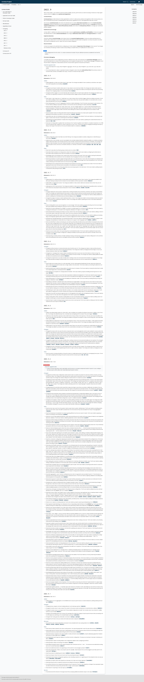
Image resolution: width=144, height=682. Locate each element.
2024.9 (132, 4)
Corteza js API (6, 51)
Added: (45, 80)
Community (132, 1)
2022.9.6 (134, 17)
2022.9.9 (134, 11)
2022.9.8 (134, 13)
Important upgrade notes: (49, 65)
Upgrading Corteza (7, 26)
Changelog (13, 4)
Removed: (46, 621)
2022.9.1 (134, 23)
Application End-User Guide (9, 15)
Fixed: (45, 96)
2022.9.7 (134, 15)
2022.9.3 (134, 19)
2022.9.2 (134, 21)
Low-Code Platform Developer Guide (7, 12)
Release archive (7, 48)
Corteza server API (7, 53)
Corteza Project (7, 1)
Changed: (46, 86)
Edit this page (139, 4)
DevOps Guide (6, 21)
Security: (46, 670)
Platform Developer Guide (8, 18)
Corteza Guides (6, 4)
